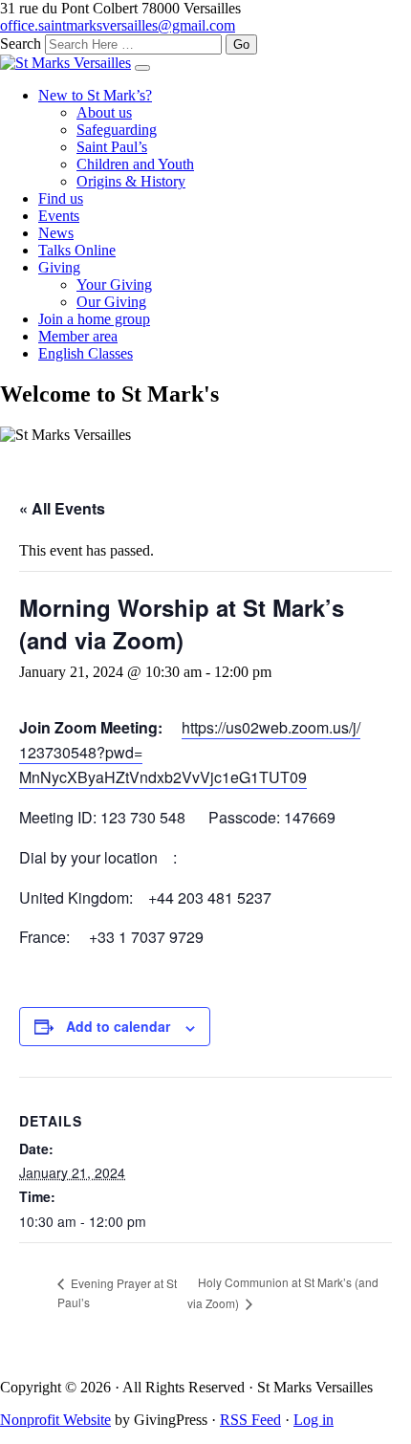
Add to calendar (118, 1026)
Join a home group (94, 319)
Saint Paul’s (111, 147)
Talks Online (77, 250)
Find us (60, 198)
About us (104, 112)
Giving (59, 267)
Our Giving (111, 302)
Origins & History (130, 181)
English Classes (85, 353)
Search (20, 43)
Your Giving (114, 284)
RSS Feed (250, 1419)
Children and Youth (135, 164)
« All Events (62, 508)
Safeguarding (116, 129)
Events (58, 216)
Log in (313, 1419)
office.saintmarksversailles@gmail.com (117, 25)
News (56, 233)
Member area (78, 336)
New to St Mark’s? (95, 95)
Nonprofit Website (55, 1419)
